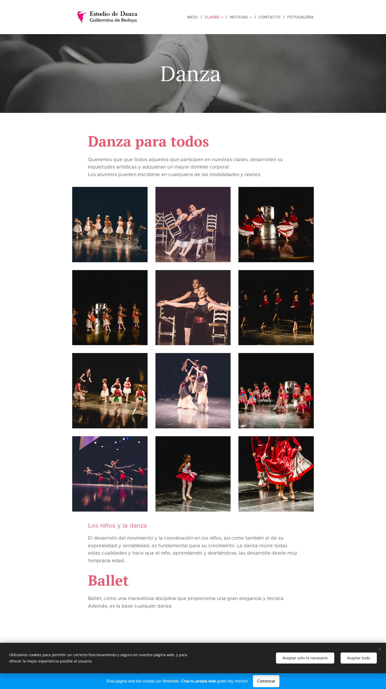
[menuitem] (194, 17)
